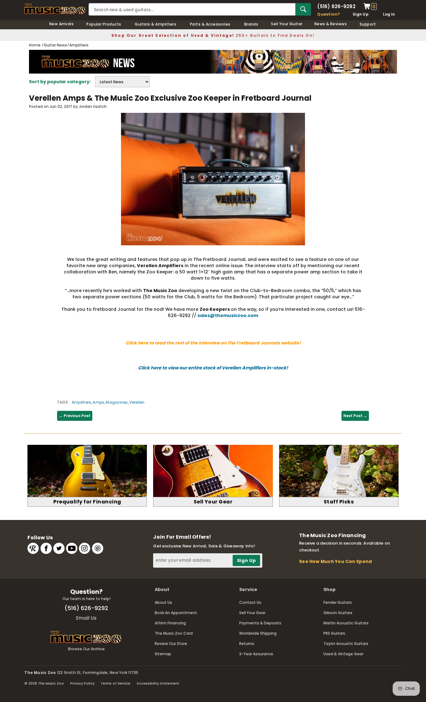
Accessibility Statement (158, 683)
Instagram (84, 548)
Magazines (117, 402)
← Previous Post (74, 415)
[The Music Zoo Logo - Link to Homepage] (54, 9)
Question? (328, 14)
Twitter (59, 548)
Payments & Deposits (260, 623)
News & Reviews (330, 23)
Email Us (86, 618)
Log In (389, 14)
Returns (246, 643)
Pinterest (97, 548)
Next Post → (355, 415)
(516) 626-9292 (336, 6)
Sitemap (163, 653)
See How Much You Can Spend (335, 561)
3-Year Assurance (256, 653)
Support (368, 24)
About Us (163, 602)
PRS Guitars (334, 633)
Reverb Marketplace (33, 548)
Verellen (137, 402)
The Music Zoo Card (174, 633)
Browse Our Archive (86, 649)
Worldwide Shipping (258, 633)
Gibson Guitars (337, 612)
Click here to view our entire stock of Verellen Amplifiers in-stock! (213, 368)
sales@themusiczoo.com (227, 315)
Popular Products (103, 24)
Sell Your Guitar (287, 23)
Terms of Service (115, 683)
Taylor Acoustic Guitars (345, 643)
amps (98, 402)
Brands (251, 24)
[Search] (303, 9)
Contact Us (250, 602)
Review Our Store (171, 643)
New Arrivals (61, 23)
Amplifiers (81, 402)
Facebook (46, 548)
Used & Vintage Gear (343, 653)
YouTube (71, 548)
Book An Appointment (176, 612)
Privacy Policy (82, 683)
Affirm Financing (170, 623)
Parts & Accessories (210, 24)
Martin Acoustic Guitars (346, 623)
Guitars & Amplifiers (155, 24)
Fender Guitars (337, 602)
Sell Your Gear (252, 612)
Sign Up (361, 14)
